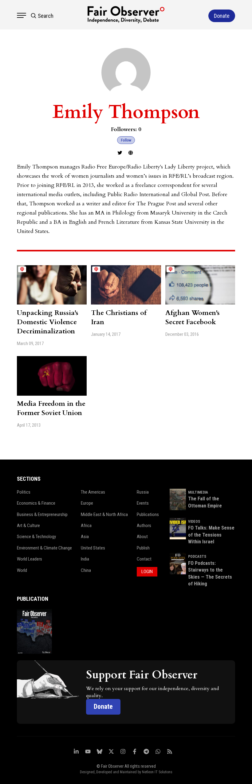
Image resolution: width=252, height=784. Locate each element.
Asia (85, 536)
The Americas (93, 492)
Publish (143, 548)
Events (143, 503)
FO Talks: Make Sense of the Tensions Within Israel (211, 535)
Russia (143, 492)
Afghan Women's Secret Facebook (192, 317)
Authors (144, 525)
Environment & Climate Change (44, 548)
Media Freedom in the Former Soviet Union (51, 408)
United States (93, 548)
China (86, 570)
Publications (148, 514)
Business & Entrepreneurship (42, 514)
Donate (103, 706)
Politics (23, 492)
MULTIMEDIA (198, 492)
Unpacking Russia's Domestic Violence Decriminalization (47, 322)
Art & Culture (28, 525)
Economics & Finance (36, 503)
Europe (87, 503)
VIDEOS (194, 521)
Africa (86, 525)
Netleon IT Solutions (157, 772)
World (22, 570)
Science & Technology (36, 536)
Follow (126, 140)
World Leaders (29, 559)
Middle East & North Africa (104, 514)
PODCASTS (197, 556)
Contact (144, 559)
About (142, 536)
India (85, 559)
